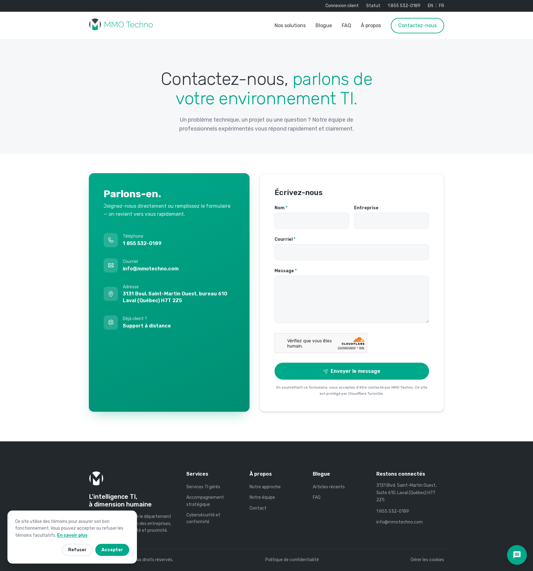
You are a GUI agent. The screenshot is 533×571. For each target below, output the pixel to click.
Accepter (112, 549)
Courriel (285, 239)
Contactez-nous (417, 25)
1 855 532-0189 (404, 5)
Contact (258, 508)
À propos (371, 25)
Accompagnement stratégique (205, 501)
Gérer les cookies (427, 559)
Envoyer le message (355, 371)
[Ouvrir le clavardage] (517, 555)
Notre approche (265, 487)
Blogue (324, 25)
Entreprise (366, 207)
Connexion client (342, 5)
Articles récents (329, 487)
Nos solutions (290, 25)
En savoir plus (72, 535)
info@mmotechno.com (399, 522)
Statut (373, 5)
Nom (281, 207)
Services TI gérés (203, 487)
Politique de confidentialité (292, 559)
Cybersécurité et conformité (203, 518)
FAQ (346, 25)
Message (286, 270)
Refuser (77, 549)
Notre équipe (262, 497)
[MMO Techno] (121, 25)
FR (441, 5)
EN (430, 5)
